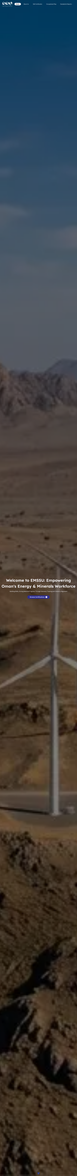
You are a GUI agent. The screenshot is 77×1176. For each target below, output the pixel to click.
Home (17, 4)
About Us (26, 4)
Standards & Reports (66, 4)
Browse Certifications (37, 597)
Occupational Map (51, 4)
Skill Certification (37, 4)
